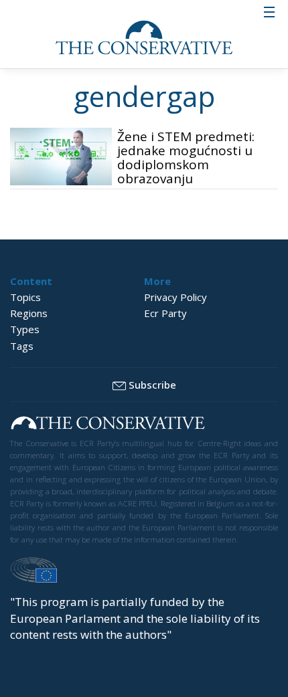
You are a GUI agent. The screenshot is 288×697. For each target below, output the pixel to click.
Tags (21, 346)
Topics (25, 297)
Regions (29, 313)
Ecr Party (165, 313)
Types (25, 329)
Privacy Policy (175, 297)
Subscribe (152, 384)
